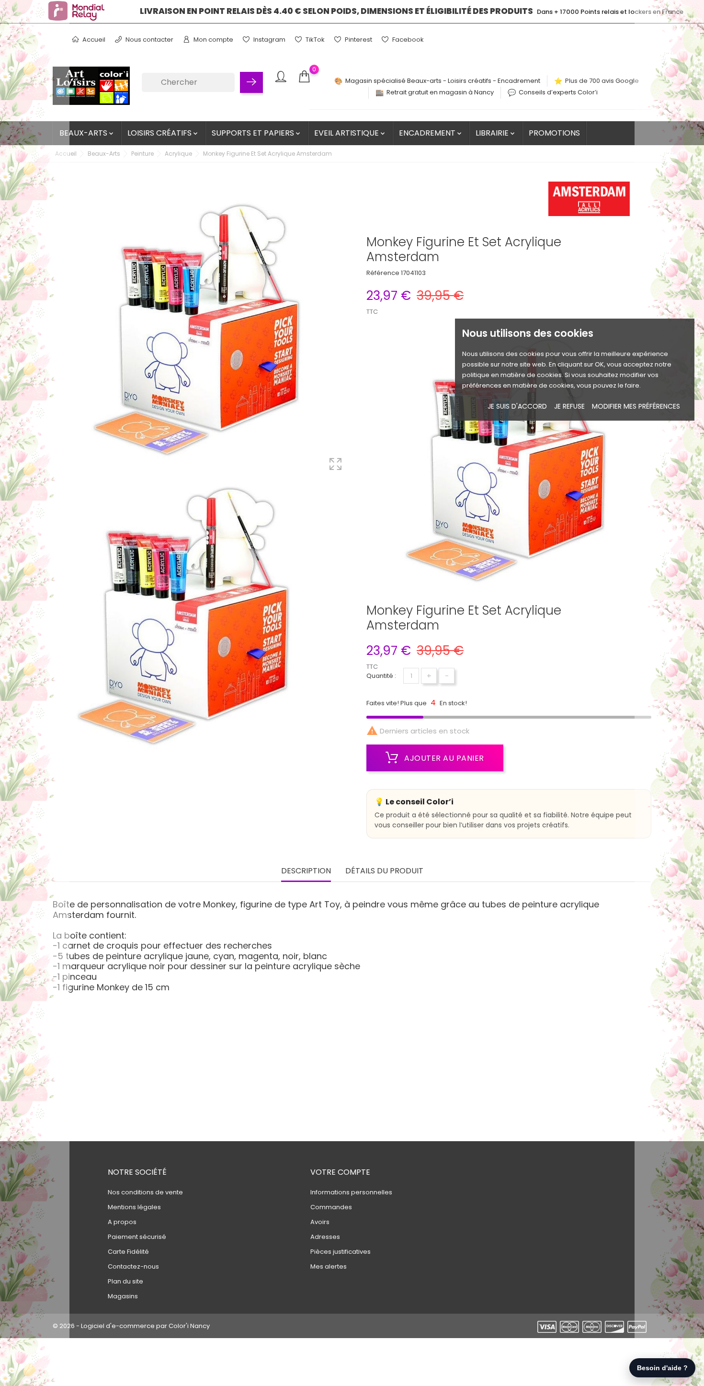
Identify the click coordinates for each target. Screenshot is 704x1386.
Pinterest (357, 39)
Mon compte (212, 39)
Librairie (496, 132)
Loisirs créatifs (163, 132)
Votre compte (340, 1172)
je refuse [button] (569, 406)
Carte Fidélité (128, 1251)
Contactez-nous (133, 1266)
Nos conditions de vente (145, 1192)
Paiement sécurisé (137, 1236)
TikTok (314, 39)
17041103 (413, 272)
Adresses (325, 1236)
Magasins (123, 1296)
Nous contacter (148, 39)
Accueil (93, 39)
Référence (382, 272)
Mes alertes (328, 1266)
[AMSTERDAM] (589, 202)
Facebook (407, 39)
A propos (122, 1221)
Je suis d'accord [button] (517, 406)
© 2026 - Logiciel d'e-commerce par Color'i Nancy (131, 1325)
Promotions (554, 132)
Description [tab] (306, 871)
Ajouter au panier (443, 758)
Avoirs (319, 1221)
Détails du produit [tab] (384, 871)
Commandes (331, 1207)
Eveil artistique (350, 132)
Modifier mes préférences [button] (636, 406)
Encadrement (431, 132)
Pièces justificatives (340, 1251)
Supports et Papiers (257, 132)
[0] (304, 77)
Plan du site (125, 1281)
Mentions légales (134, 1207)
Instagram (268, 39)
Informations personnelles (351, 1192)
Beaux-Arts (87, 132)
